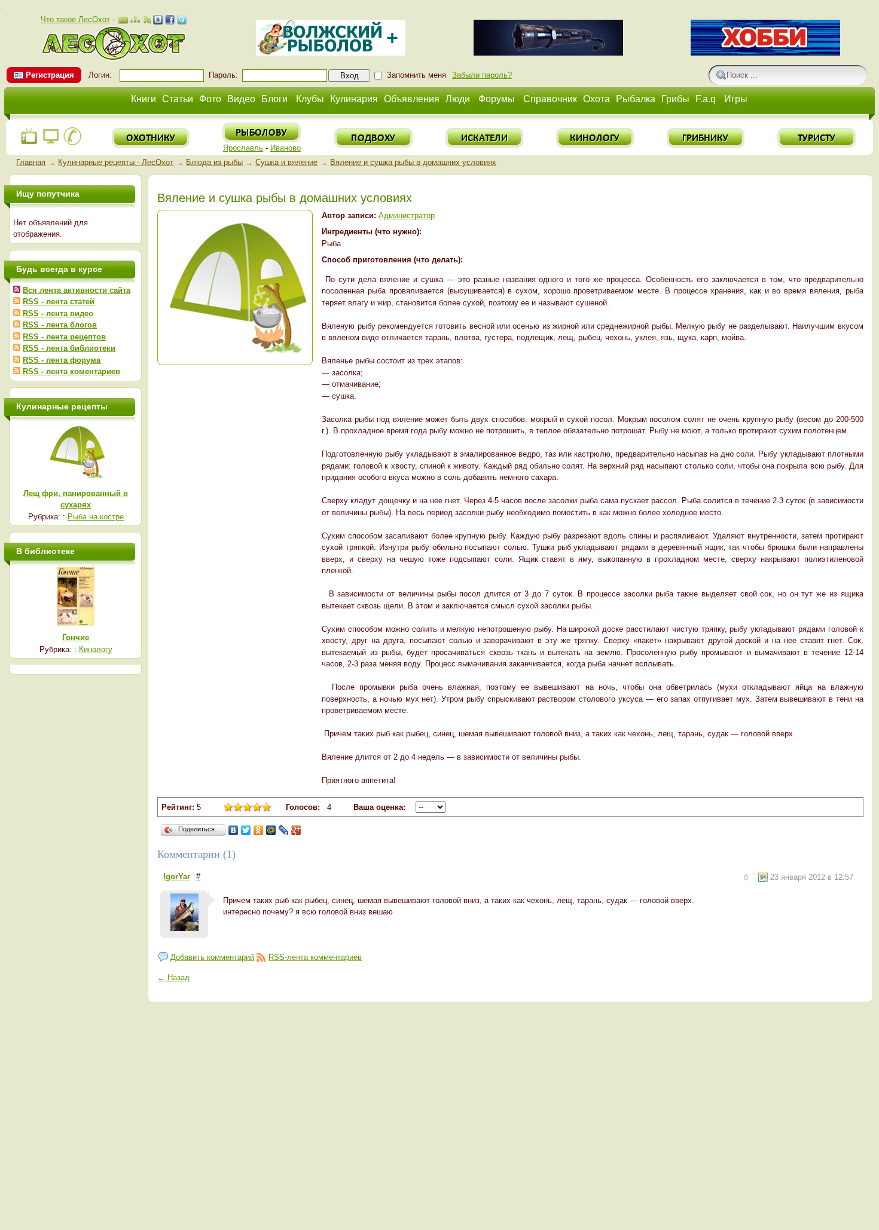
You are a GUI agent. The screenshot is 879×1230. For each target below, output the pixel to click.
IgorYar (176, 876)
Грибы (675, 99)
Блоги (274, 99)
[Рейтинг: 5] (247, 808)
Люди (457, 99)
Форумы (496, 99)
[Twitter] (246, 830)
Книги (143, 99)
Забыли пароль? (482, 75)
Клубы (310, 99)
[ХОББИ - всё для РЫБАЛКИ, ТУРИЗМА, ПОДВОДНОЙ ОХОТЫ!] (765, 52)
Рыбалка (635, 99)
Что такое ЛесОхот (75, 19)
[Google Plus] (296, 830)
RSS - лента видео (58, 313)
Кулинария (354, 99)
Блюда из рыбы (214, 162)
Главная (30, 162)
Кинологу (95, 649)
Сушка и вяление (286, 162)
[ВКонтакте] (233, 830)
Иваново (285, 147)
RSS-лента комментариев (315, 957)
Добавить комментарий (212, 957)
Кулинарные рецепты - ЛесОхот (115, 162)
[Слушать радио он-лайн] (29, 143)
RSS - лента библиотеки (69, 348)
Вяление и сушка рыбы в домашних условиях (413, 162)
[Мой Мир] (271, 830)
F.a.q (705, 99)
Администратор (407, 215)
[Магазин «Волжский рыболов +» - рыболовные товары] (330, 52)
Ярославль (243, 147)
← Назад (173, 977)
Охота (596, 99)
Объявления (411, 99)
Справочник (550, 99)
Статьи (177, 99)
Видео (241, 99)
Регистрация (50, 75)
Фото (210, 99)
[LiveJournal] (283, 830)
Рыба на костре (96, 516)
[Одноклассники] (258, 830)
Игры (735, 99)
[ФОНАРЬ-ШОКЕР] (548, 52)
